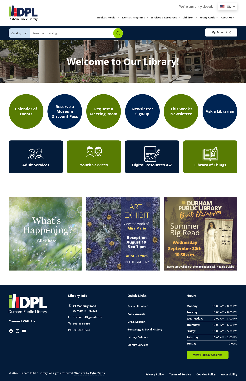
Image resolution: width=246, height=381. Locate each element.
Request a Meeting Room (103, 111)
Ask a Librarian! (137, 306)
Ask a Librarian (220, 111)
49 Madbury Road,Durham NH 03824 (85, 308)
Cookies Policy (206, 374)
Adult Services (35, 165)
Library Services (137, 345)
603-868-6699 (81, 323)
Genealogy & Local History (144, 329)
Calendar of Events (26, 111)
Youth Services (94, 165)
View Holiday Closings (207, 355)
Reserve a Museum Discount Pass (65, 111)
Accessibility (229, 374)
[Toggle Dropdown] (118, 17)
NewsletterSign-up (142, 111)
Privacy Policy (154, 374)
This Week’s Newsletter (181, 111)
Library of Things (210, 165)
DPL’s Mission (136, 322)
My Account (220, 32)
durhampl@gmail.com (87, 317)
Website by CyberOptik (89, 373)
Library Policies (137, 337)
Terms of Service (180, 374)
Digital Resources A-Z (152, 165)
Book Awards (136, 314)
